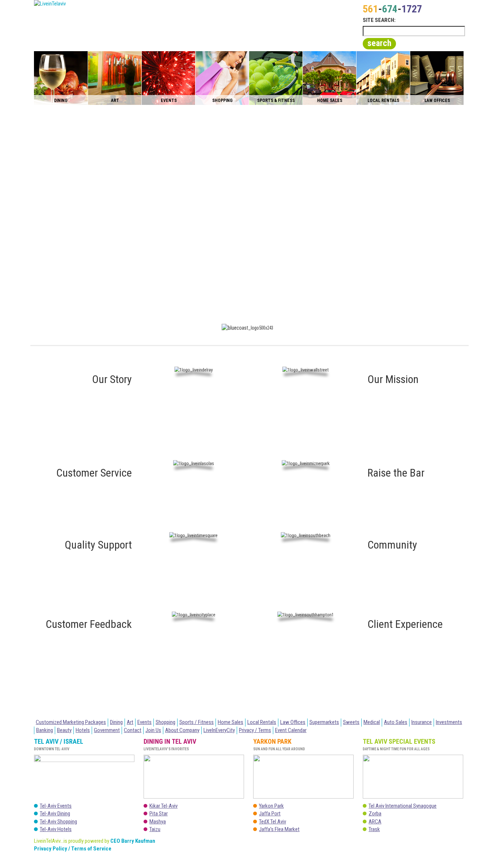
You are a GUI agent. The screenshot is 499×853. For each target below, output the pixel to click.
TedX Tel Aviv (272, 821)
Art (130, 722)
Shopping (165, 722)
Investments (449, 722)
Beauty (64, 730)
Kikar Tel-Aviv (163, 806)
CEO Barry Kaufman (132, 841)
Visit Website (256, 700)
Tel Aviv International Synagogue (403, 806)
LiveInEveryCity (219, 730)
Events (144, 722)
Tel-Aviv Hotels (56, 829)
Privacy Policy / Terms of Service (72, 848)
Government (107, 730)
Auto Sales (395, 722)
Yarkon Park (271, 806)
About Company (182, 730)
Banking (44, 730)
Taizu (154, 829)
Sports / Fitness (196, 722)
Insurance (421, 722)
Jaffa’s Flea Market (279, 829)
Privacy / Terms (255, 730)
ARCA (375, 821)
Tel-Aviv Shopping (58, 821)
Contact (132, 730)
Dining (116, 722)
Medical (371, 722)
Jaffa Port (270, 813)
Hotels (83, 730)
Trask (374, 829)
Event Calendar (290, 730)
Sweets (351, 722)
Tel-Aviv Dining (55, 813)
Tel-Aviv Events (56, 806)
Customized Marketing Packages (71, 722)
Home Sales (230, 722)
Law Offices (292, 722)
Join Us (153, 730)
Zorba (375, 813)
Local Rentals (261, 722)
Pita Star (158, 813)
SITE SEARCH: (379, 20)
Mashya (157, 821)
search (379, 43)
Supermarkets (324, 722)
